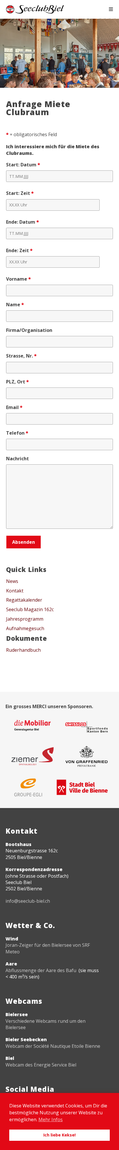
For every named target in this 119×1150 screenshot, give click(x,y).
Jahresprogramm (24, 619)
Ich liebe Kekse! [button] (59, 1135)
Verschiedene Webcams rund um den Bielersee (45, 1024)
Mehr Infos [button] (50, 1119)
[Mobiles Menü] (111, 9)
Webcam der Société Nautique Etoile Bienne (52, 1046)
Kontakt (14, 591)
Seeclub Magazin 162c (30, 609)
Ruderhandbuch (23, 650)
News (12, 581)
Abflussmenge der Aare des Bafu (40, 970)
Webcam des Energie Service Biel (40, 1065)
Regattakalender (24, 600)
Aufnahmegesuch (25, 628)
